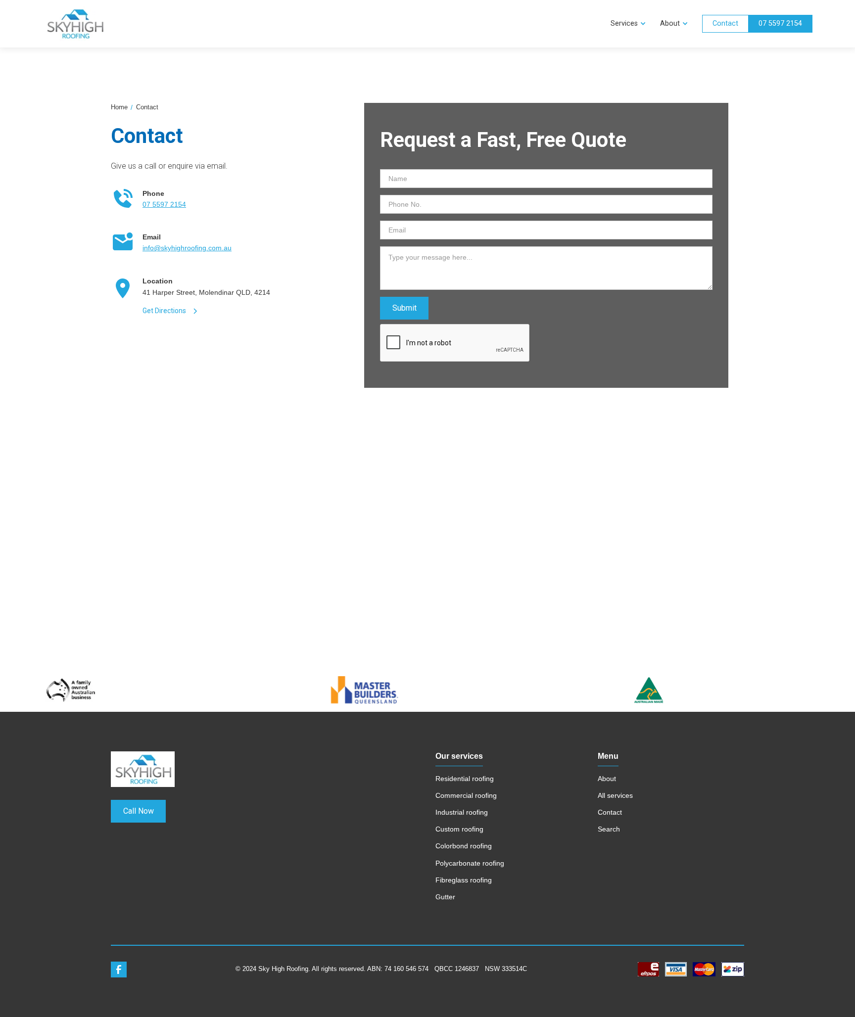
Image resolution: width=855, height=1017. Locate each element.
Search (609, 829)
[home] (323, 24)
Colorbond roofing (463, 846)
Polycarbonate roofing (469, 863)
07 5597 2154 (780, 23)
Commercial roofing (466, 795)
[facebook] (119, 969)
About (607, 779)
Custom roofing (459, 829)
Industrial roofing (461, 812)
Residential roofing (464, 779)
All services (615, 795)
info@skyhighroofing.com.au (187, 248)
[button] (627, 23)
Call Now (138, 811)
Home (119, 107)
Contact (725, 23)
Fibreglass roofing (463, 880)
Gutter (445, 897)
